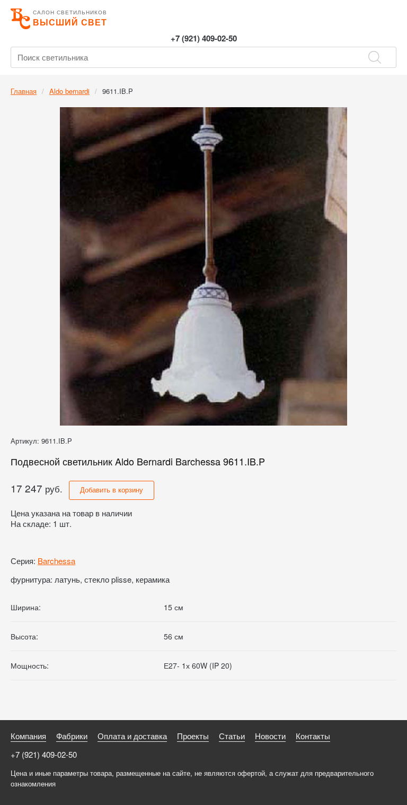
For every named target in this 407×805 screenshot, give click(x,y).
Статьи (232, 735)
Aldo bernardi (69, 91)
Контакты (313, 735)
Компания (28, 735)
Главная (24, 91)
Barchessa (56, 560)
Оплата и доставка (132, 735)
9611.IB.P (117, 91)
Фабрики (71, 735)
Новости (270, 735)
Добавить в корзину (111, 489)
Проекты (193, 735)
